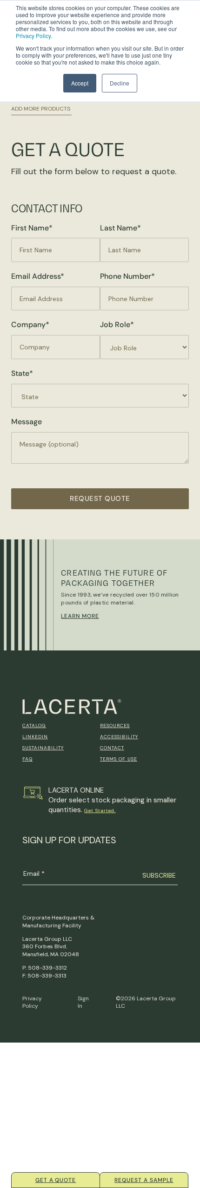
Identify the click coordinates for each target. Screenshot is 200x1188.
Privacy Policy (33, 35)
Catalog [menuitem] (34, 725)
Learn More (80, 616)
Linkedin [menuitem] (35, 737)
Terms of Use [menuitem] (118, 759)
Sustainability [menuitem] (43, 748)
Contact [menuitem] (112, 748)
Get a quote (55, 1180)
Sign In (83, 1002)
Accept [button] (79, 83)
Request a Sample (143, 1180)
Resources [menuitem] (115, 725)
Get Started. (100, 810)
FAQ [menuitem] (27, 759)
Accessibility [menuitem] (119, 737)
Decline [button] (119, 83)
